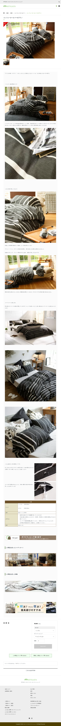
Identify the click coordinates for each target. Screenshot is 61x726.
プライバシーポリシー (34, 705)
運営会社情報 (33, 707)
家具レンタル (33, 693)
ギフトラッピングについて (10, 714)
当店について (7, 689)
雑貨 (31, 695)
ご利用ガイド (7, 701)
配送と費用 (7, 707)
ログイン (17, 663)
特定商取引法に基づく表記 (35, 701)
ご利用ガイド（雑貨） (9, 703)
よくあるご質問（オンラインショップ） (13, 709)
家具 (31, 691)
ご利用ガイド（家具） (9, 705)
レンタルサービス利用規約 (35, 703)
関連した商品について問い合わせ (41, 655)
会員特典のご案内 (8, 691)
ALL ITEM (32, 689)
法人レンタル (33, 697)
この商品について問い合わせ (19, 655)
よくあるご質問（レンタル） (11, 711)
